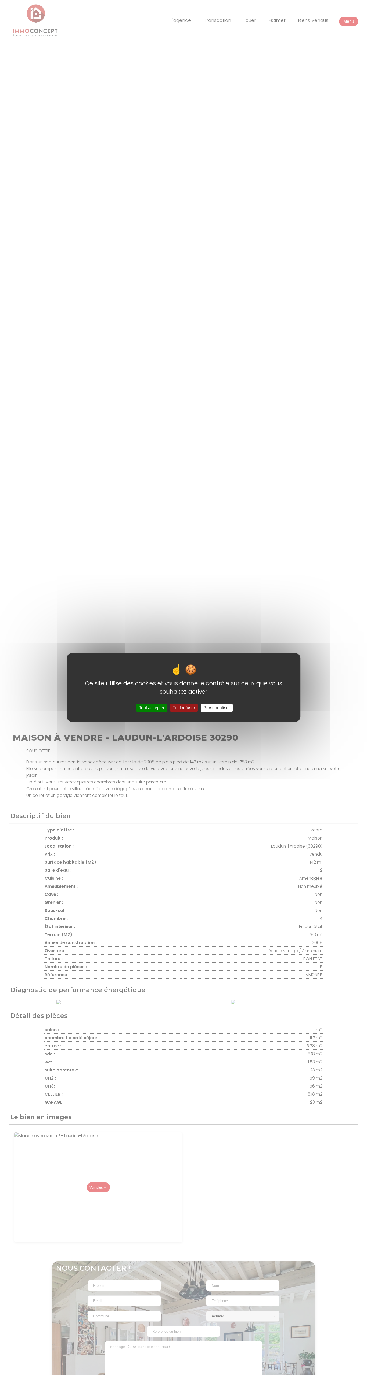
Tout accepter (151, 707)
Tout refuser (184, 707)
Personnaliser (216, 707)
